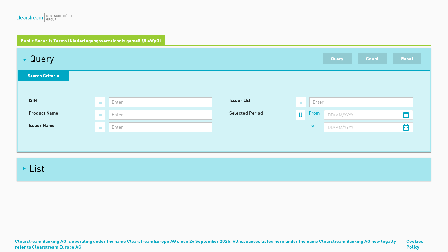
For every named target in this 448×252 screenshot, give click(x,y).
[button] (224, 59)
